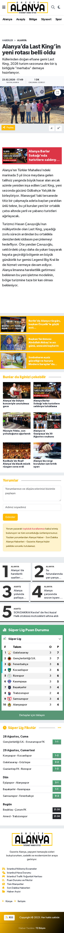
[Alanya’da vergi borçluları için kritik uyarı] (47, 450)
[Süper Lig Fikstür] (59, 727)
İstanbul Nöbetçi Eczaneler (22, 869)
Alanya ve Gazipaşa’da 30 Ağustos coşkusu (43, 434)
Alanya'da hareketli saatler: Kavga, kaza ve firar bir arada (18, 574)
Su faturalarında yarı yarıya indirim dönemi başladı (54, 574)
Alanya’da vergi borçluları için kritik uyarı (45, 464)
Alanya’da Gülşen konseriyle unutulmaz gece (16, 404)
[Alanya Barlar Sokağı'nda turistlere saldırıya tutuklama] (47, 390)
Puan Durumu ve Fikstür (20, 880)
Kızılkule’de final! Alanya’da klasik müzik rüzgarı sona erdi (16, 464)
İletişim (21, 901)
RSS (11, 917)
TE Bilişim (40, 928)
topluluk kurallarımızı (34, 528)
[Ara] (53, 7)
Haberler (7, 40)
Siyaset (46, 19)
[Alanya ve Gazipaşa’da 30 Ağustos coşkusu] (47, 420)
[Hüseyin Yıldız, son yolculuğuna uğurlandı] (17, 420)
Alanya (7, 19)
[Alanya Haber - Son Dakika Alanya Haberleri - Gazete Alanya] (27, 7)
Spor (58, 19)
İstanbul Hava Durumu (19, 872)
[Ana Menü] (3, 7)
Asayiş (20, 19)
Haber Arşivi (13, 891)
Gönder (10, 517)
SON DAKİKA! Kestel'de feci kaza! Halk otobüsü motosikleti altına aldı (36, 614)
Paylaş (10, 127)
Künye (9, 901)
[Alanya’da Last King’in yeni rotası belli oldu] (32, 105)
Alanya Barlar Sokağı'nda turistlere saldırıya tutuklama (46, 404)
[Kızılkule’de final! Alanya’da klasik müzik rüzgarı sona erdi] (17, 450)
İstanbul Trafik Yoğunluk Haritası (24, 876)
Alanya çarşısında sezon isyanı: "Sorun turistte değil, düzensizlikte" (53, 594)
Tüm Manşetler (15, 884)
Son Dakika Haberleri (18, 888)
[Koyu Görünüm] (59, 7)
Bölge (33, 19)
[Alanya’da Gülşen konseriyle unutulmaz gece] (17, 390)
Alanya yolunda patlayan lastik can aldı (20, 594)
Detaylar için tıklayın (32, 715)
